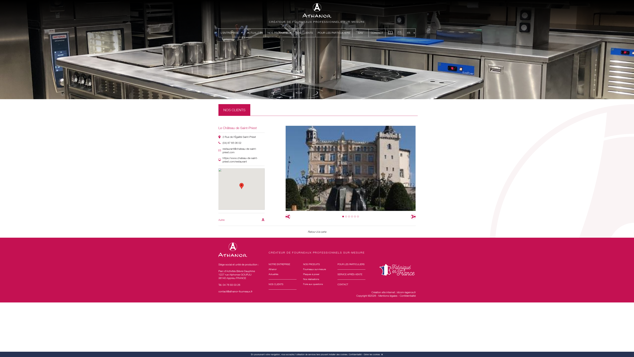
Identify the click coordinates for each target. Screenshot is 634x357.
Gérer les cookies (372, 354)
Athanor (273, 269)
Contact (377, 32)
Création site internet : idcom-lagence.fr (393, 292)
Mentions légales (387, 295)
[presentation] (287, 216)
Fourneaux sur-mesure (314, 269)
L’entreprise (230, 32)
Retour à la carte (317, 231)
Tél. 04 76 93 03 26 (229, 284)
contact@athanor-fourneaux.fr (235, 291)
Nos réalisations (311, 279)
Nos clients (304, 32)
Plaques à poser (311, 274)
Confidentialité (408, 295)
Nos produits (278, 32)
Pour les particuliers (334, 32)
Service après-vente (349, 274)
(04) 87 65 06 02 (232, 142)
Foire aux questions (313, 284)
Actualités (255, 32)
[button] (343, 216)
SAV (360, 32)
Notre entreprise (279, 264)
